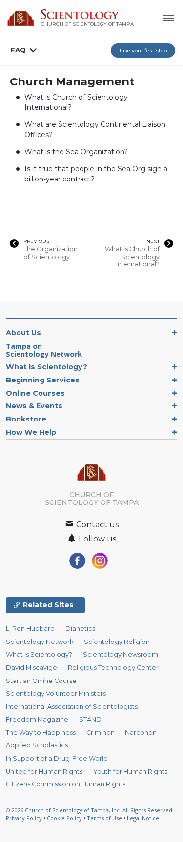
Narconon (141, 732)
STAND (90, 719)
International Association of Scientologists (72, 706)
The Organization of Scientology (50, 252)
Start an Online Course (41, 680)
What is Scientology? (46, 366)
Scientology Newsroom (120, 654)
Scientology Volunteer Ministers (56, 693)
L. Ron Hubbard (30, 628)
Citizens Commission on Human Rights (65, 784)
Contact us (96, 524)
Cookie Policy (64, 818)
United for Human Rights (44, 771)
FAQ (18, 50)
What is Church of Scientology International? (132, 256)
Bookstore (26, 419)
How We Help (31, 432)
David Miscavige (31, 667)
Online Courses (35, 393)
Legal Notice (143, 818)
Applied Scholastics (37, 745)
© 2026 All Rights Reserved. (90, 810)
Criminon (100, 732)
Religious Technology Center (113, 667)
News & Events (34, 405)
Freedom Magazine (37, 719)
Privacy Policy (24, 818)
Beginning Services (43, 380)
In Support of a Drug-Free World (57, 758)
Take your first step (143, 50)
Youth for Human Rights (130, 771)
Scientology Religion (117, 641)
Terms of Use (104, 818)
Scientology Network (39, 641)
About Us (23, 332)
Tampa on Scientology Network (44, 350)
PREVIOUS (36, 241)
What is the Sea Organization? (76, 151)
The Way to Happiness (41, 732)
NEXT (153, 241)
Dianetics (80, 628)
